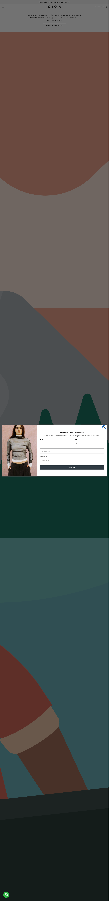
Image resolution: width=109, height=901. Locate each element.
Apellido (74, 440)
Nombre (41, 440)
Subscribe (71, 467)
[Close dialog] (103, 427)
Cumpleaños (42, 456)
